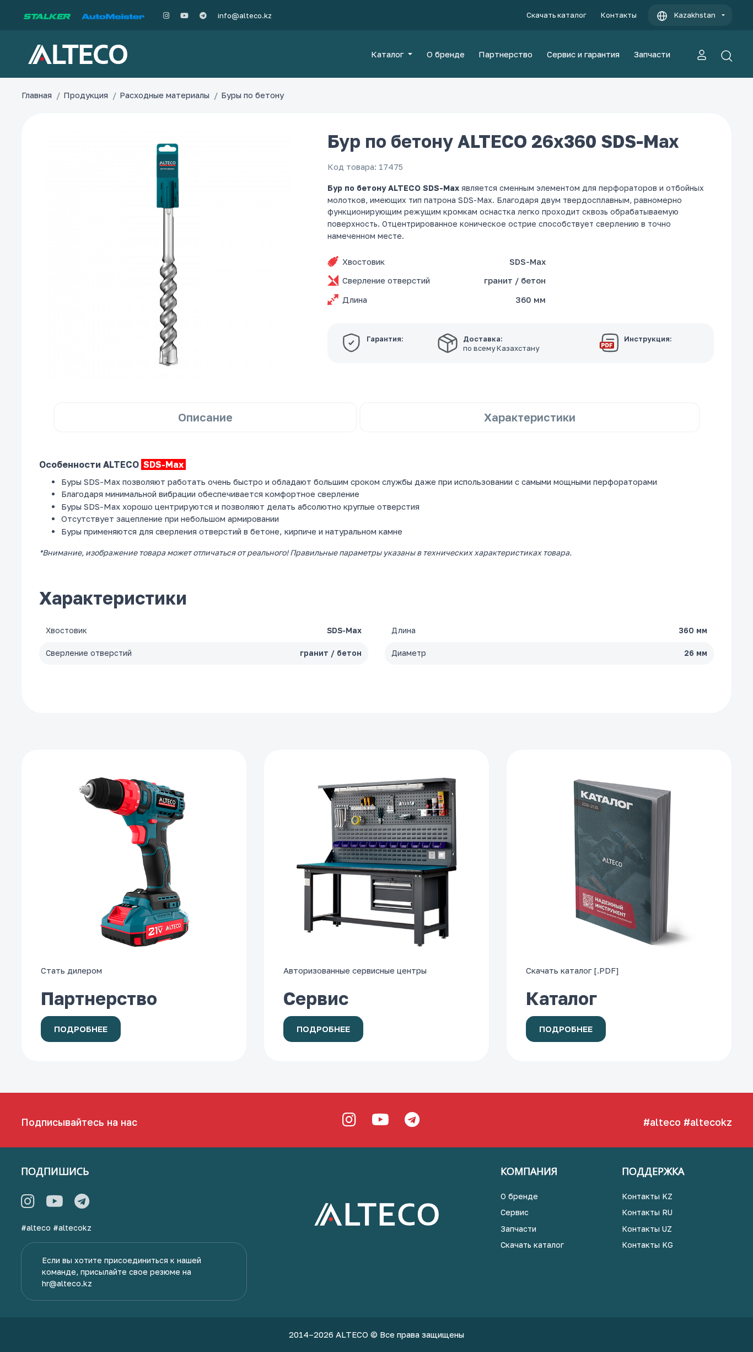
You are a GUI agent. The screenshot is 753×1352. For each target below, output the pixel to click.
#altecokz (708, 1122)
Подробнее (80, 1029)
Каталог (388, 54)
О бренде (446, 54)
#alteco (662, 1122)
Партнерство (505, 54)
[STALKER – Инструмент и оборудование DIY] (47, 15)
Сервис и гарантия (583, 54)
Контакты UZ (647, 1228)
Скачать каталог (556, 14)
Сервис (515, 1212)
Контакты (619, 14)
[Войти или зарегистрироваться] (702, 54)
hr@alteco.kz (67, 1283)
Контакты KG (647, 1244)
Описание (205, 417)
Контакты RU (647, 1212)
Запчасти (652, 54)
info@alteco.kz (245, 15)
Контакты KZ (647, 1196)
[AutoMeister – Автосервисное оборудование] (113, 15)
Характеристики (529, 417)
